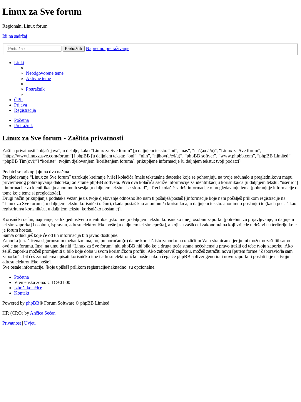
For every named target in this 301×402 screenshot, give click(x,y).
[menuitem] (44, 73)
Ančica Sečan (43, 312)
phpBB (32, 302)
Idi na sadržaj (14, 36)
